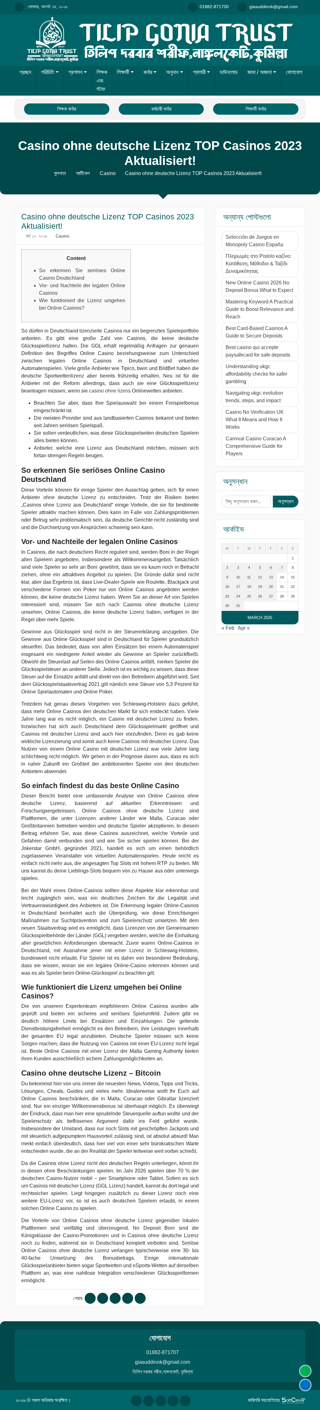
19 (260, 586)
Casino (108, 173)
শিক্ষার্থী (123, 72)
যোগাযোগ (294, 72)
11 (249, 577)
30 (227, 606)
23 (227, 596)
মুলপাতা (60, 173)
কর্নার (147, 72)
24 (238, 596)
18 (249, 586)
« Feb (228, 628)
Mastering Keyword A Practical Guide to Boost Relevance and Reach (259, 309)
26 (260, 596)
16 (227, 586)
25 (249, 596)
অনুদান (172, 72)
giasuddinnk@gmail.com (162, 1362)
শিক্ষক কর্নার (66, 109)
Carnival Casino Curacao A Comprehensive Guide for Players (256, 446)
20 (271, 586)
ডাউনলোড (229, 72)
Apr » (244, 628)
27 (271, 596)
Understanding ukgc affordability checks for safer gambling (256, 374)
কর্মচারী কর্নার (161, 109)
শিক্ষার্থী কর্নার (256, 109)
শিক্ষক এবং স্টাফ (102, 80)
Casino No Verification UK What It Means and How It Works (255, 419)
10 (238, 577)
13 (271, 577)
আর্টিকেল (83, 173)
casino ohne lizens (110, 390)
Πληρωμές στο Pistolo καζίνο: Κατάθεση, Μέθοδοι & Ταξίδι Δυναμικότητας (258, 263)
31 (238, 606)
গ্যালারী (199, 72)
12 (260, 577)
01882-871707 (162, 1352)
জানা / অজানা (260, 72)
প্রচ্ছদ (25, 72)
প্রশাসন (75, 72)
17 (238, 586)
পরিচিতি (47, 72)
